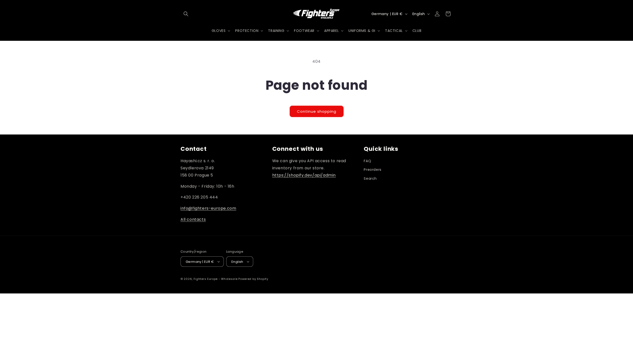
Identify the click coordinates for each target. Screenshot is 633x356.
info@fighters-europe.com (208, 208)
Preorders (372, 169)
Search (370, 178)
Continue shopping (316, 111)
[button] (186, 13)
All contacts (193, 219)
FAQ (367, 160)
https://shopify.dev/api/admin (304, 175)
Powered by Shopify (253, 279)
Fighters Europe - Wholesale (216, 279)
